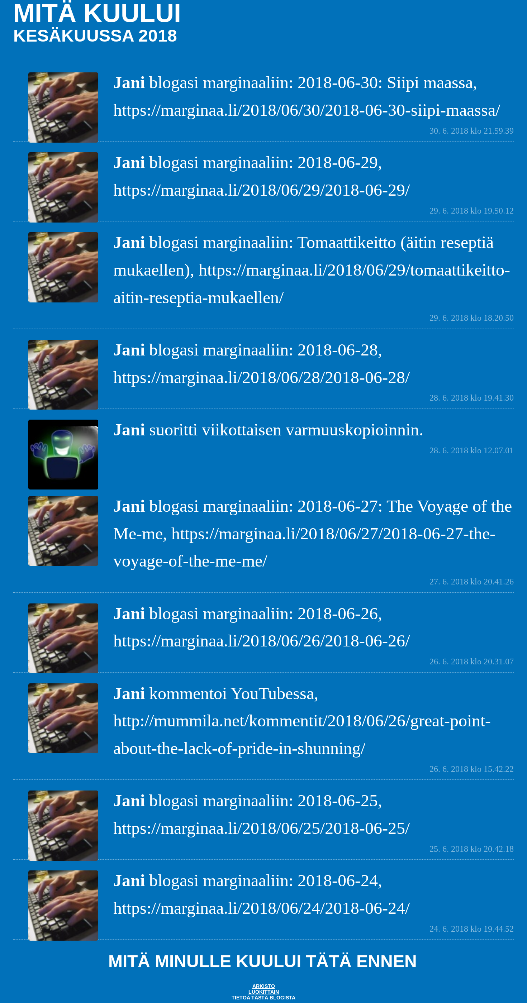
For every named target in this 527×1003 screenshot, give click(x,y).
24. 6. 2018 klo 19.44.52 (471, 928)
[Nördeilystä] (63, 488)
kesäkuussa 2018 (95, 35)
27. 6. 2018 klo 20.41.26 (471, 581)
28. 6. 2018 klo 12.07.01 (471, 450)
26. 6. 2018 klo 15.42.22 (471, 769)
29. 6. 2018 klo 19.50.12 (471, 210)
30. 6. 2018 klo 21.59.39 (471, 130)
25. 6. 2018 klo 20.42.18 (471, 849)
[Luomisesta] (63, 141)
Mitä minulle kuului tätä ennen (262, 961)
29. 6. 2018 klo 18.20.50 (471, 318)
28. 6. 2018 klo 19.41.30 (471, 397)
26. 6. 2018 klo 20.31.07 (471, 661)
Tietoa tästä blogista (263, 997)
